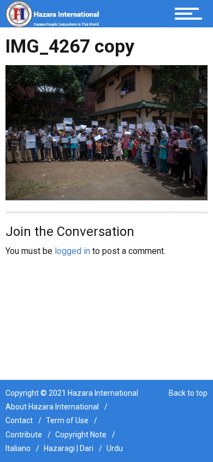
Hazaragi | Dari (68, 448)
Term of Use (67, 420)
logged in (72, 251)
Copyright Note (80, 434)
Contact (19, 420)
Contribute (23, 434)
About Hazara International (52, 406)
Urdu (114, 448)
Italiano (18, 448)
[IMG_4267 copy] (106, 131)
